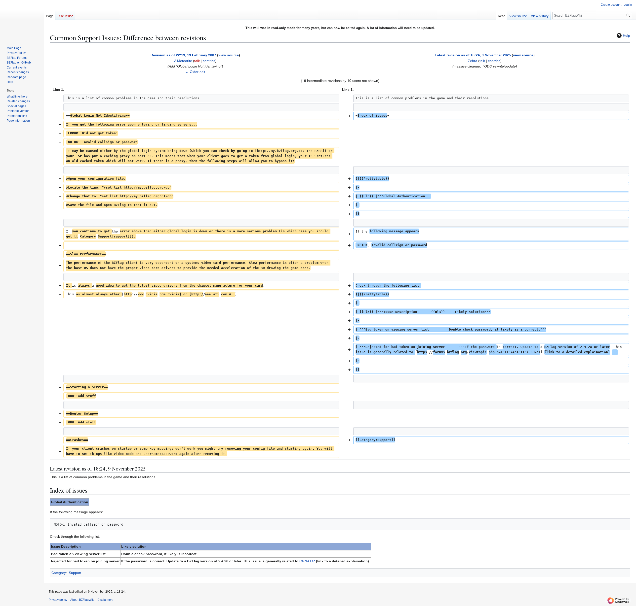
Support (75, 573)
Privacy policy (58, 600)
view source (228, 55)
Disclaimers (105, 600)
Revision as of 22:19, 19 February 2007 (183, 55)
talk (197, 61)
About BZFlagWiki (82, 600)
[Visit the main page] (22, 20)
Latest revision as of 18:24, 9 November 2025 (473, 55)
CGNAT (305, 561)
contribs (209, 61)
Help (626, 35)
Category (58, 573)
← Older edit (195, 72)
